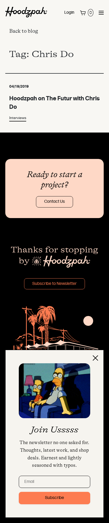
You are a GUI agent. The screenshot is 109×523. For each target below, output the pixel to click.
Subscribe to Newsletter (54, 284)
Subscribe (54, 498)
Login (69, 13)
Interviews (17, 118)
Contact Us (54, 202)
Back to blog (23, 31)
